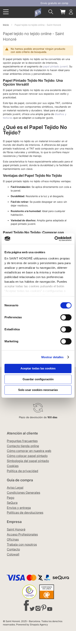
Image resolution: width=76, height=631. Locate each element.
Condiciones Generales (23, 492)
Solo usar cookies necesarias (38, 389)
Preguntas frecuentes (22, 441)
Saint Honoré (16, 529)
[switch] (66, 318)
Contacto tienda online (23, 446)
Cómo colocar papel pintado (27, 456)
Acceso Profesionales (22, 534)
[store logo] (37, 12)
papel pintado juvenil (55, 66)
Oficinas (13, 539)
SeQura (12, 503)
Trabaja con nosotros (22, 544)
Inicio (6, 24)
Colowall (13, 554)
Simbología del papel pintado (28, 461)
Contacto (13, 549)
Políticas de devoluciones (25, 512)
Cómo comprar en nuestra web (29, 451)
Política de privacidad (22, 471)
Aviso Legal (15, 487)
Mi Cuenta (71, 11)
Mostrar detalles (52, 357)
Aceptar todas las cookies (38, 368)
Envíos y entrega (19, 508)
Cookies (13, 466)
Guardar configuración (38, 379)
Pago (10, 498)
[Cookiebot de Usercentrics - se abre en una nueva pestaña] (55, 238)
